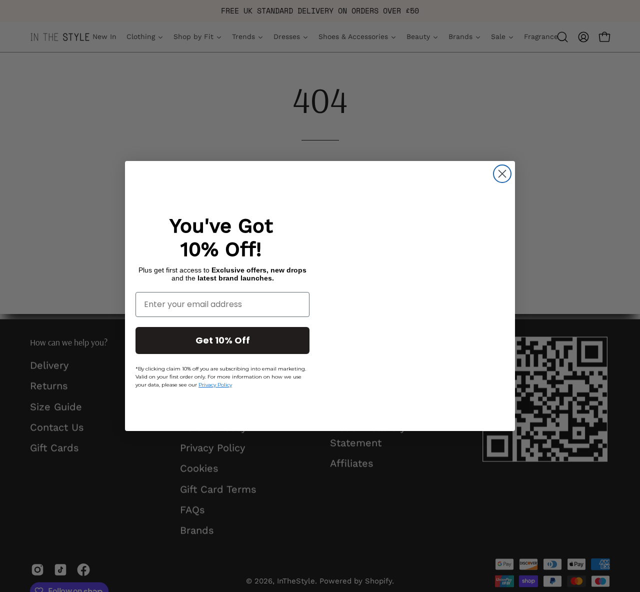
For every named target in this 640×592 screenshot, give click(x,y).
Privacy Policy (215, 385)
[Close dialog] (502, 173)
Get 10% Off (223, 340)
